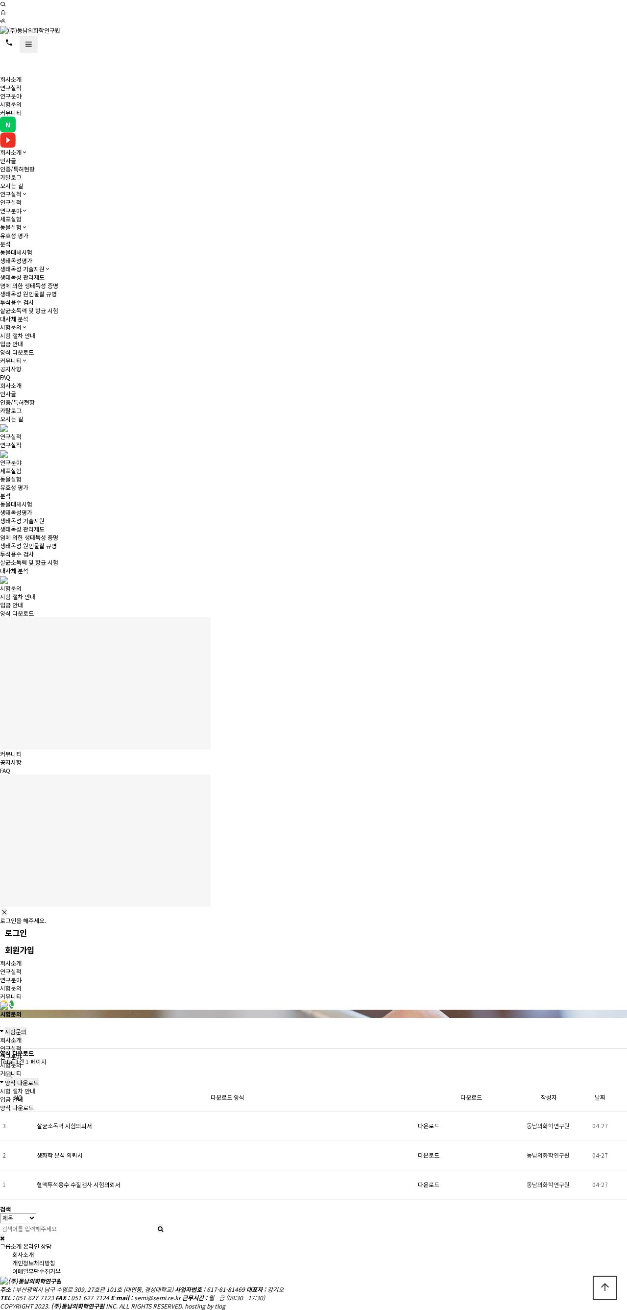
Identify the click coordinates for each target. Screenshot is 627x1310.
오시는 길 (11, 185)
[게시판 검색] (9, 1074)
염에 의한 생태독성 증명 (29, 285)
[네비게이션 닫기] (4, 912)
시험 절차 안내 (17, 335)
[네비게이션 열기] (29, 44)
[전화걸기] (9, 43)
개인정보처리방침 (33, 1263)
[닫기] (2, 1238)
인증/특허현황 (17, 169)
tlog (220, 1306)
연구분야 (11, 96)
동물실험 (11, 227)
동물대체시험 (16, 252)
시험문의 (11, 104)
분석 (5, 244)
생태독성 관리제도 (22, 277)
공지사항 (11, 368)
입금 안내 (11, 344)
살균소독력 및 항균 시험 (29, 310)
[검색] (3, 4)
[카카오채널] (4, 1004)
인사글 (8, 160)
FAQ (5, 377)
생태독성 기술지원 (22, 269)
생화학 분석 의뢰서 (60, 1155)
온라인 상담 (37, 1246)
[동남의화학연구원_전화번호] (11, 1004)
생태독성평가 (16, 260)
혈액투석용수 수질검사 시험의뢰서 (79, 1184)
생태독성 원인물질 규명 (28, 294)
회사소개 (11, 79)
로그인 (16, 933)
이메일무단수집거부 (36, 1271)
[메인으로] (30, 29)
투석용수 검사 (17, 302)
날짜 (600, 1097)
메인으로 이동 (78, 64)
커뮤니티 (11, 112)
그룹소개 (11, 1246)
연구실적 (11, 87)
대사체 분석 (14, 319)
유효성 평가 (14, 235)
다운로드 (428, 1125)
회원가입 (19, 950)
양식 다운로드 (17, 352)
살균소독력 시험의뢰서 (64, 1125)
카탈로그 (11, 177)
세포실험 (11, 219)
